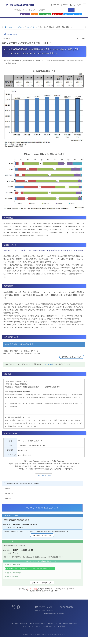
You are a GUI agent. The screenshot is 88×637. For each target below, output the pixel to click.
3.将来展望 (7, 498)
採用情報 (62, 626)
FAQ (38, 626)
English (56, 5)
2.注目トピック (9, 493)
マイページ (25, 14)
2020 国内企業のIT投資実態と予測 (19, 344)
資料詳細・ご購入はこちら (71, 357)
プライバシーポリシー (20, 623)
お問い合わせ (46, 14)
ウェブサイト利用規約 (38, 623)
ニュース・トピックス (16, 27)
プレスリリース (32, 27)
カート (35, 14)
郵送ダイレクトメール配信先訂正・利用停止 (63, 623)
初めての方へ (58, 14)
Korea (65, 5)
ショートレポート (49, 364)
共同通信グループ (49, 626)
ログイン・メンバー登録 (73, 14)
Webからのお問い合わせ (55, 613)
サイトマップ (76, 5)
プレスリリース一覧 (44, 476)
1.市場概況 (7, 488)
